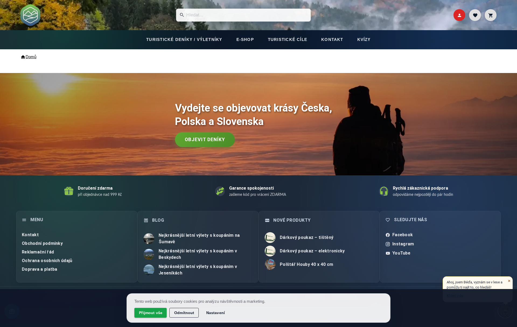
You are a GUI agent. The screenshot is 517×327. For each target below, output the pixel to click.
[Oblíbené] (475, 15)
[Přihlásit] (459, 15)
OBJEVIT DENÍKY (205, 139)
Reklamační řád (38, 252)
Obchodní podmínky (42, 243)
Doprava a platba (39, 269)
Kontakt (30, 234)
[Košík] (491, 15)
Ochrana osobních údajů (47, 260)
